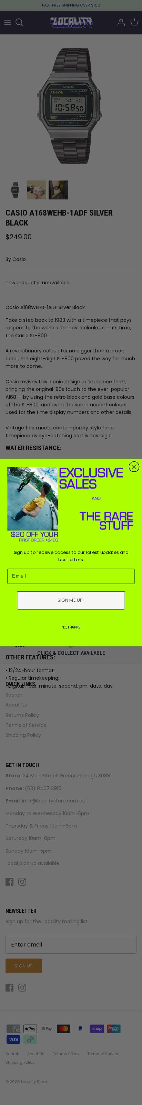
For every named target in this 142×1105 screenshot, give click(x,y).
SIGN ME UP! (71, 600)
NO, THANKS (71, 627)
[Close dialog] (134, 466)
